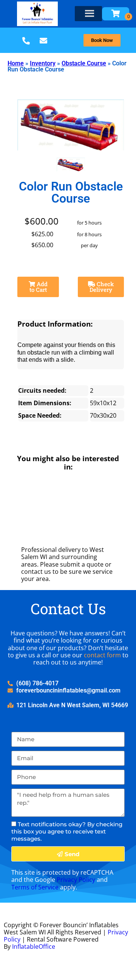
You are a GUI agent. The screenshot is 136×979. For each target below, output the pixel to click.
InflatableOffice (33, 946)
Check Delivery (102, 286)
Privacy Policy (76, 879)
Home (16, 63)
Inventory (43, 63)
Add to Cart (38, 286)
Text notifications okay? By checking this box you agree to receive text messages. (66, 831)
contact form (102, 655)
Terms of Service (35, 887)
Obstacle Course (84, 63)
